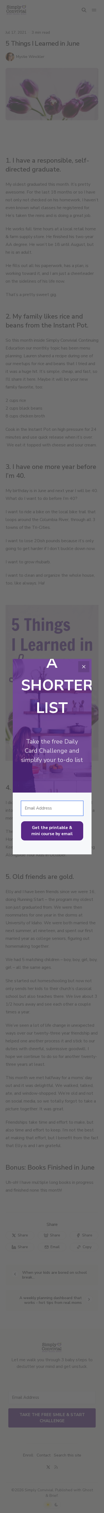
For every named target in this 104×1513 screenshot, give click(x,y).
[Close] (83, 666)
